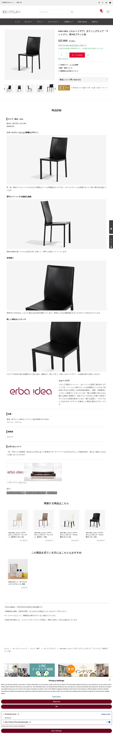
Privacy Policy (56, 696)
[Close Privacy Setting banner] (109, 679)
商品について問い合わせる (70, 80)
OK (56, 706)
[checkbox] (108, 722)
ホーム (6, 648)
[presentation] (4, 89)
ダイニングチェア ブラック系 (36, 493)
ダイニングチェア (49, 648)
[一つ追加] (66, 54)
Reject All (56, 701)
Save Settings (56, 731)
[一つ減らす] (66, 56)
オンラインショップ (20, 648)
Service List (8, 717)
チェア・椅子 (35, 648)
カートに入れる (77, 55)
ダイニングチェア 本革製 (15, 493)
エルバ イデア (52, 493)
